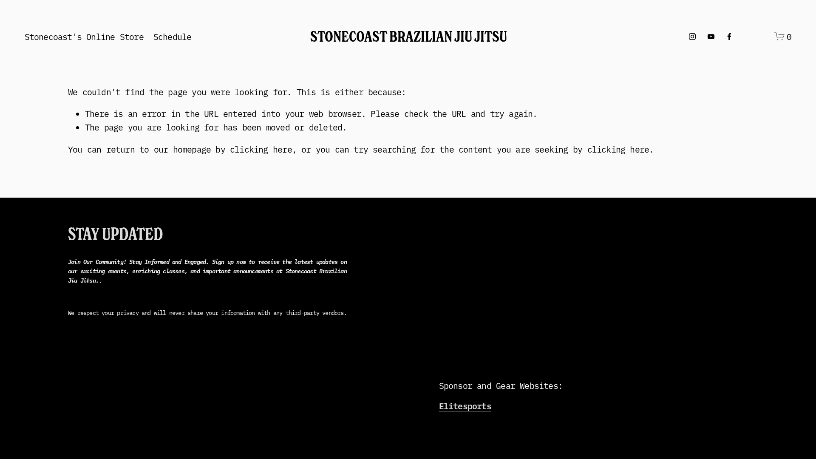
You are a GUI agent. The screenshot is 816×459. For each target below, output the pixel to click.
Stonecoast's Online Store (84, 36)
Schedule (172, 36)
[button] (420, 265)
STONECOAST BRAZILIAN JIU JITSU (408, 36)
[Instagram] (692, 36)
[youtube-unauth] (711, 36)
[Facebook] (729, 36)
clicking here (261, 149)
